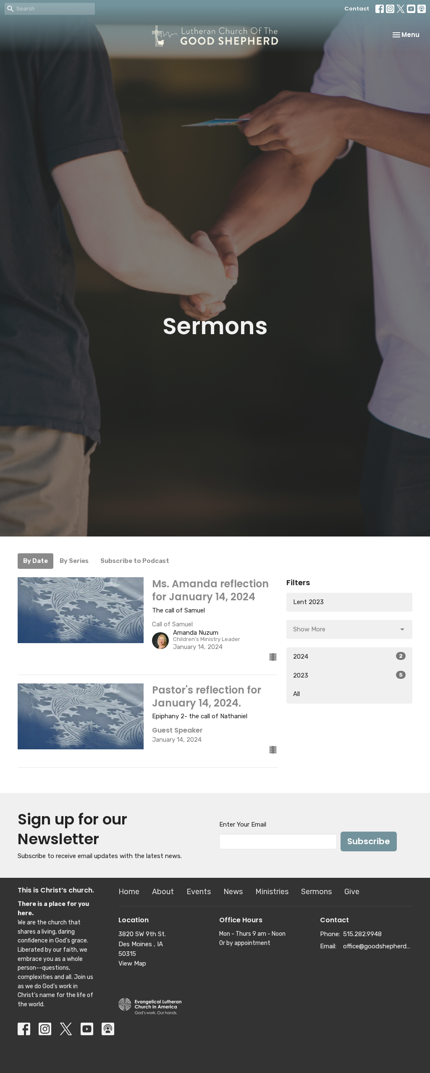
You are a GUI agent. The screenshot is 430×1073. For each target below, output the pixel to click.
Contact (356, 9)
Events (198, 891)
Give (351, 891)
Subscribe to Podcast (134, 561)
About (163, 891)
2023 (348, 675)
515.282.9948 (362, 934)
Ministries (271, 891)
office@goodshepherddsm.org (377, 946)
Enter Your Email (242, 824)
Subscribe (368, 841)
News (233, 891)
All (296, 694)
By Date (35, 561)
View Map (132, 963)
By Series (74, 561)
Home (128, 891)
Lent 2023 (308, 602)
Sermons (316, 891)
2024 (348, 656)
